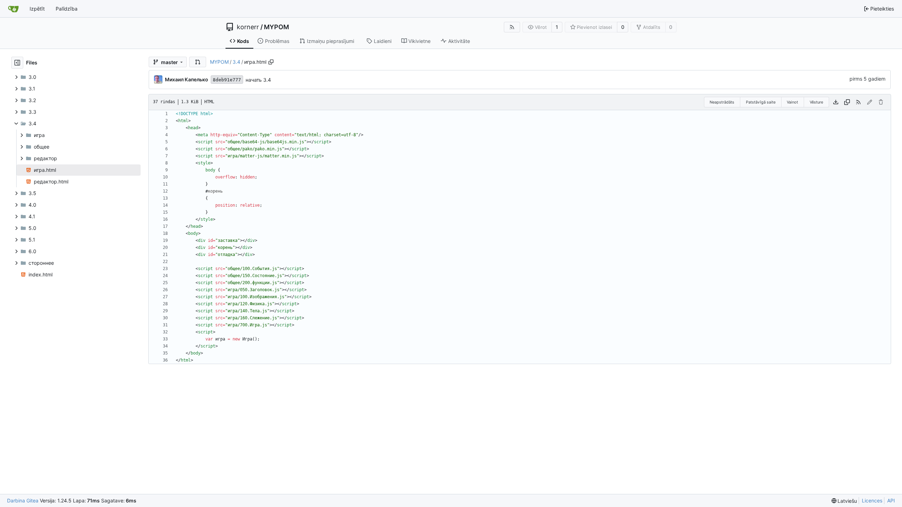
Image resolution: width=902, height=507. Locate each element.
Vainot (792, 102)
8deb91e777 (227, 79)
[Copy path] (270, 62)
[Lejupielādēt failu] (835, 102)
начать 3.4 (258, 80)
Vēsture (816, 102)
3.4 (236, 62)
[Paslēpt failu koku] (17, 63)
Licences (872, 500)
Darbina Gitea (22, 500)
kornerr (248, 27)
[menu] (844, 501)
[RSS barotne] (512, 27)
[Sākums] (13, 8)
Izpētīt (37, 9)
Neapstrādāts (722, 102)
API (891, 500)
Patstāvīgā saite (761, 102)
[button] (197, 62)
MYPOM (276, 27)
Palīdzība (67, 9)
